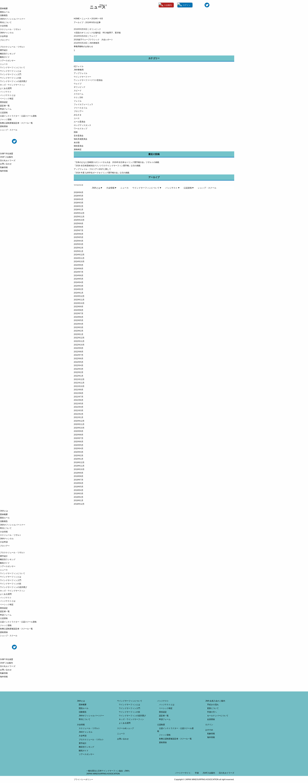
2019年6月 (78, 483)
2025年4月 (78, 241)
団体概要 (4, 8)
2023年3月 (78, 327)
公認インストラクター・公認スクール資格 (18, 116)
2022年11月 (79, 341)
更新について (213, 708)
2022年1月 (78, 376)
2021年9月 (78, 390)
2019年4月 (78, 490)
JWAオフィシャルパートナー (12, 19)
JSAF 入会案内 (6, 157)
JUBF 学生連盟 (6, 153)
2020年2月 (78, 455)
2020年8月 (78, 435)
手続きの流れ (213, 704)
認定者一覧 (5, 106)
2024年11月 (79, 258)
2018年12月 (79, 504)
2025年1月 (78, 251)
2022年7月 (78, 355)
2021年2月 (78, 414)
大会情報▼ (111, 188)
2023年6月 (78, 317)
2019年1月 (78, 500)
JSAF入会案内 (209, 773)
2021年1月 (78, 417)
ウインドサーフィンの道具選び (13, 81)
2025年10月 (79, 220)
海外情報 (4, 171)
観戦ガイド (5, 57)
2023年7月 (78, 313)
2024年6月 (78, 275)
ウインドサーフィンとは (10, 71)
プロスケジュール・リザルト (12, 47)
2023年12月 (79, 296)
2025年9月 (78, 223)
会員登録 (211, 719)
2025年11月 (79, 217)
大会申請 (4, 36)
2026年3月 (78, 203)
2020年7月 (78, 438)
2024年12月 (79, 255)
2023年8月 (78, 310)
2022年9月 (78, 348)
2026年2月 (78, 206)
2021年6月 (78, 400)
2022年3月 (78, 369)
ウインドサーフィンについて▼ (147, 188)
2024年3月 (78, 286)
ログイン (209, 725)
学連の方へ (212, 712)
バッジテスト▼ (172, 188)
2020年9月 (78, 431)
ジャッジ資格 (6, 119)
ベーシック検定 (6, 98)
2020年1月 (78, 459)
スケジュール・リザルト (10, 29)
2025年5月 (78, 237)
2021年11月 (79, 383)
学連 (197, 773)
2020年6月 (78, 441)
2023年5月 (78, 320)
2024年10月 (79, 261)
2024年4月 (78, 282)
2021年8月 (78, 393)
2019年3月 (78, 493)
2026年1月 (78, 209)
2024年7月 (78, 272)
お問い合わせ (6, 164)
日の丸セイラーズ (7, 160)
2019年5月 (78, 487)
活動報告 (4, 15)
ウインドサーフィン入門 (10, 74)
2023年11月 (79, 300)
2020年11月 (79, 424)
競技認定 (4, 102)
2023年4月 (78, 324)
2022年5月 (78, 362)
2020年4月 (78, 448)
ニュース (4, 64)
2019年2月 (78, 497)
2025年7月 (78, 230)
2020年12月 (79, 421)
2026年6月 (78, 192)
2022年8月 (78, 352)
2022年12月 (79, 338)
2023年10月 (79, 303)
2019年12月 (79, 462)
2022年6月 (78, 358)
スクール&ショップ (125, 728)
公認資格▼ (189, 188)
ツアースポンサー (7, 60)
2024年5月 (78, 279)
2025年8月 (78, 227)
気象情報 (4, 167)
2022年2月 (78, 372)
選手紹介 (4, 50)
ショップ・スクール (8, 130)
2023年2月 (78, 331)
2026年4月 (78, 199)
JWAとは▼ (97, 188)
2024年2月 (78, 289)
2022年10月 (79, 345)
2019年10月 (79, 469)
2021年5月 (78, 403)
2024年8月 (78, 268)
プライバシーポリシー (83, 779)
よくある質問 (6, 88)
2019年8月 (78, 476)
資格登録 (4, 126)
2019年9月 (78, 473)
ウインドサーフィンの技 (10, 78)
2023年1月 (78, 334)
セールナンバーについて (217, 716)
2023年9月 (78, 306)
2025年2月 (78, 248)
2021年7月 (78, 397)
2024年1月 (78, 293)
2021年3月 (78, 410)
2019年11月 (79, 466)
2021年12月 (79, 379)
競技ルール (5, 12)
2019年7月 (78, 480)
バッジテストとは (7, 95)
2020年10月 (79, 428)
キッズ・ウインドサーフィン (12, 85)
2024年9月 (78, 265)
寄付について (6, 22)
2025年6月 (78, 234)
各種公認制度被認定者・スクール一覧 (16, 123)
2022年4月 (78, 365)
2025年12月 (79, 213)
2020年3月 (78, 452)
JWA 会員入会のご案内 (215, 701)
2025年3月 (78, 244)
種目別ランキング (7, 54)
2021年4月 (78, 407)
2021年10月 (79, 386)
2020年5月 (78, 445)
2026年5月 (78, 196)
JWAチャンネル (7, 33)
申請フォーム (6, 109)
